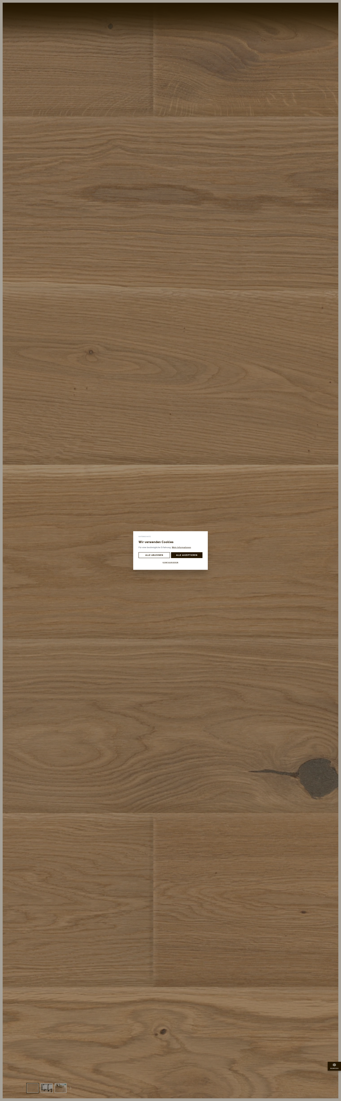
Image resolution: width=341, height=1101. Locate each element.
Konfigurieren (170, 563)
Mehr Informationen (181, 547)
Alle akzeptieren (186, 555)
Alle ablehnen (154, 555)
